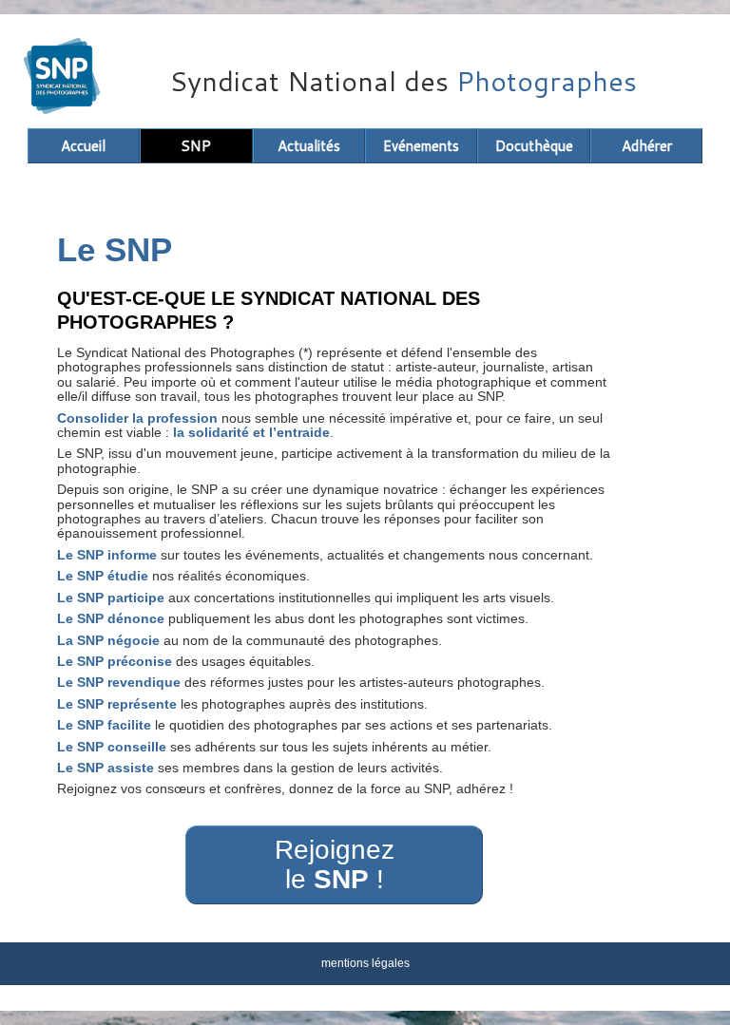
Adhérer (647, 146)
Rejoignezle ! (334, 864)
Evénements (421, 146)
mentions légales (365, 963)
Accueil (83, 146)
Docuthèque (534, 146)
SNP (196, 146)
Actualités (309, 146)
